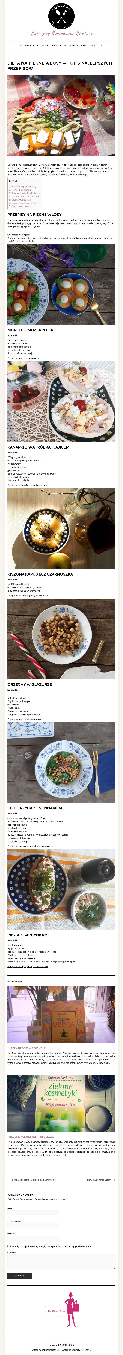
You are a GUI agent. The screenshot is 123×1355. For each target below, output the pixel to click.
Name (10, 1208)
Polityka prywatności (75, 45)
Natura (55, 45)
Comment (12, 1252)
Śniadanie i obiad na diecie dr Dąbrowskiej (34, 1180)
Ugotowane (26, 45)
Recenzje (42, 45)
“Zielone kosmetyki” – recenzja (31, 1137)
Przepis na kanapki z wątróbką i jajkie (26, 484)
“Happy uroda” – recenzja (26, 1048)
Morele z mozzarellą (20, 189)
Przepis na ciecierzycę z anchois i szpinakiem (30, 845)
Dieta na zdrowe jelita (99, 1180)
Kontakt (94, 45)
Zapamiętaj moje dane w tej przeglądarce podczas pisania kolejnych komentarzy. (51, 1246)
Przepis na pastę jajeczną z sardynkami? (28, 966)
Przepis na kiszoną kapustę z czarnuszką (28, 595)
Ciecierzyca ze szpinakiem (23, 203)
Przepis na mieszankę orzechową (24, 719)
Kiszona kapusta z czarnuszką (25, 196)
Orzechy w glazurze (20, 199)
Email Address (14, 1221)
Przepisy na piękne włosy (22, 186)
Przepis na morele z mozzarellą (23, 357)
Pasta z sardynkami (20, 206)
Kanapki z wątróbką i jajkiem (24, 193)
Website (11, 1234)
